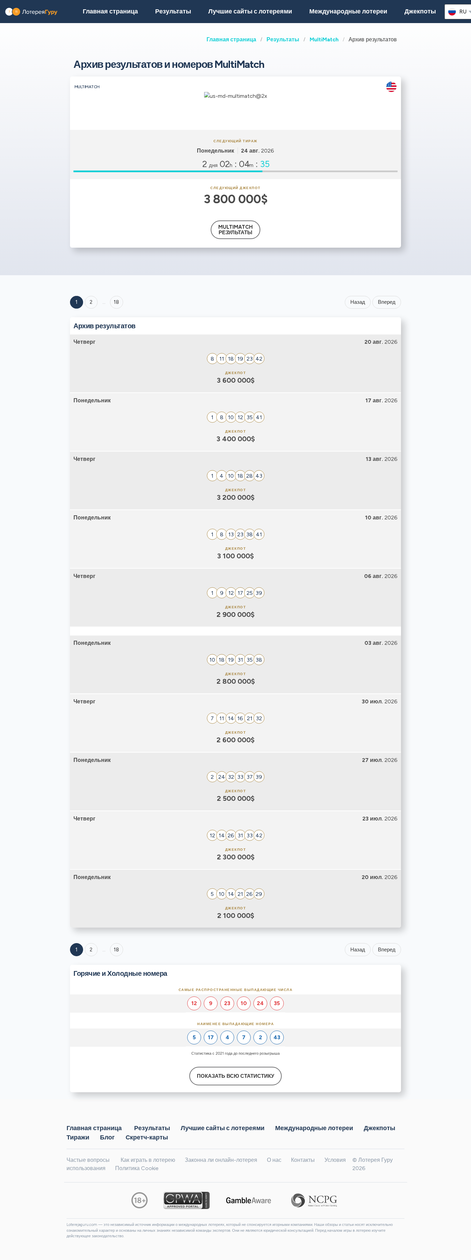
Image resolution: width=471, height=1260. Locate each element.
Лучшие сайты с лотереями (250, 11)
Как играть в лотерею (148, 1160)
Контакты (303, 1160)
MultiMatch (324, 39)
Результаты (283, 39)
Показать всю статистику (235, 1076)
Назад (357, 302)
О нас (274, 1160)
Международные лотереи (348, 11)
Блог (107, 1137)
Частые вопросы (88, 1160)
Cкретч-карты (147, 1137)
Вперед (386, 302)
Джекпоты (420, 11)
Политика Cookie (137, 1168)
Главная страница (231, 39)
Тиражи (78, 1137)
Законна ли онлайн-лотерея (221, 1160)
